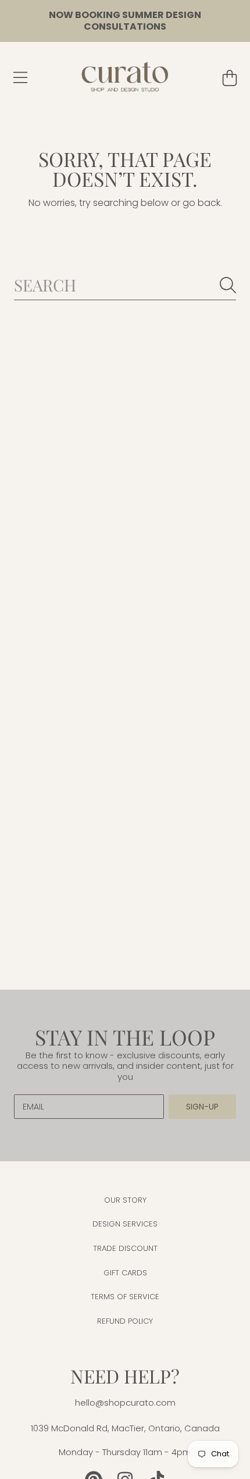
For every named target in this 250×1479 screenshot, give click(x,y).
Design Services (125, 1223)
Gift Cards (125, 1272)
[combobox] (125, 284)
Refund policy (125, 1321)
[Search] (228, 285)
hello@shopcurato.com (125, 1402)
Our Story (125, 1200)
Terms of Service (125, 1296)
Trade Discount (125, 1248)
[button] (20, 78)
